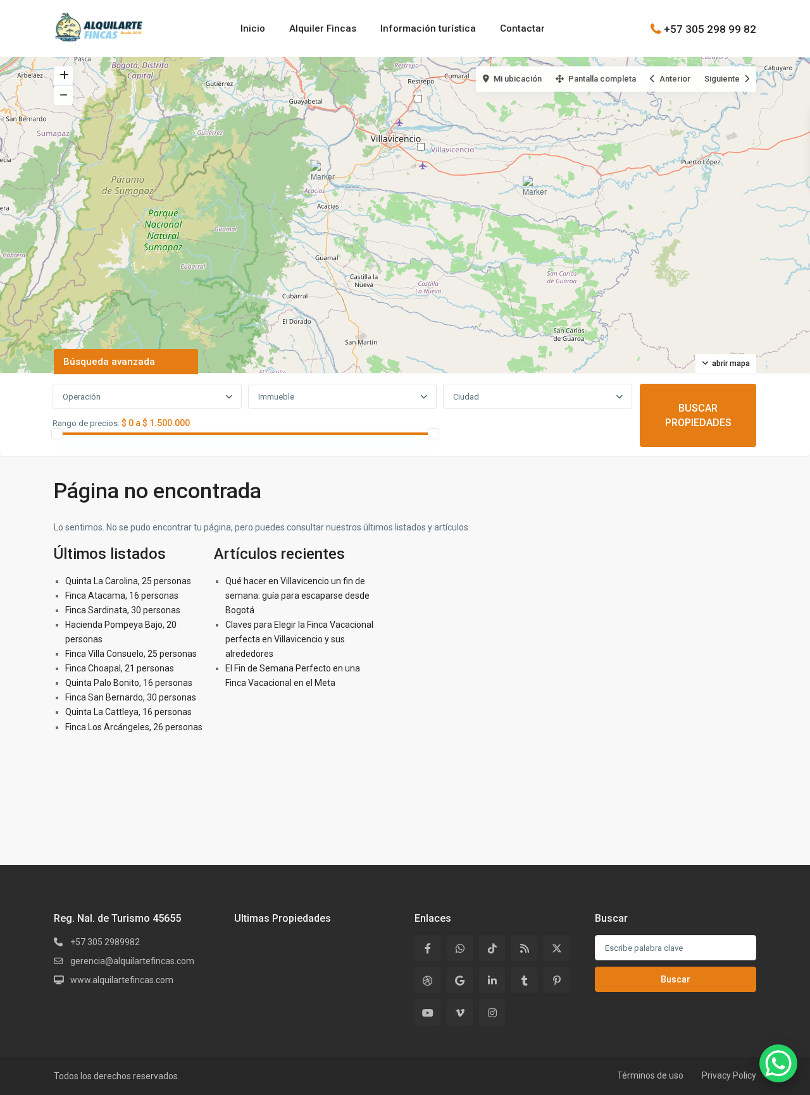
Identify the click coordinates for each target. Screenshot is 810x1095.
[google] (460, 980)
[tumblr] (524, 980)
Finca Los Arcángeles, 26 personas (133, 727)
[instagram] (492, 1012)
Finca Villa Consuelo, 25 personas (131, 654)
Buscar (675, 979)
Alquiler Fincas (322, 28)
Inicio (252, 28)
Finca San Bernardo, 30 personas (130, 697)
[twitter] (557, 948)
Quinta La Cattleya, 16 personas (128, 712)
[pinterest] (557, 980)
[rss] (524, 948)
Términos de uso (650, 1075)
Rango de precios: (86, 423)
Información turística (428, 28)
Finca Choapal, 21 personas (119, 668)
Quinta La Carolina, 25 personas (128, 581)
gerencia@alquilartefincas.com (132, 961)
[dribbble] (427, 980)
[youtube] (427, 1012)
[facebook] (427, 948)
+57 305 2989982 (105, 942)
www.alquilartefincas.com (121, 980)
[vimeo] (460, 1012)
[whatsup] (460, 948)
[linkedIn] (492, 980)
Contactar (522, 28)
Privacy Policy (729, 1075)
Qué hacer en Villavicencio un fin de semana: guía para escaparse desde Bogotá (297, 595)
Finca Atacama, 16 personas (121, 595)
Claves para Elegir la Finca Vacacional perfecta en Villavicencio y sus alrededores (299, 639)
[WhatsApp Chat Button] (778, 1063)
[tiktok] (492, 948)
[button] (537, 191)
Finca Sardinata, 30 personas (122, 610)
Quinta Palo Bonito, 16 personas (128, 683)
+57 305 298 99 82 (710, 28)
